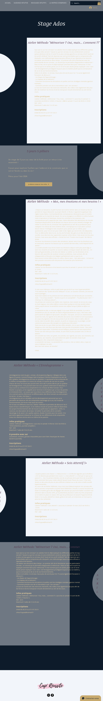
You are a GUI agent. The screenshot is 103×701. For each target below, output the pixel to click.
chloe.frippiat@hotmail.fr (43, 116)
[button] (99, 3)
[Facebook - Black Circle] (52, 695)
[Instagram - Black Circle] (48, 695)
